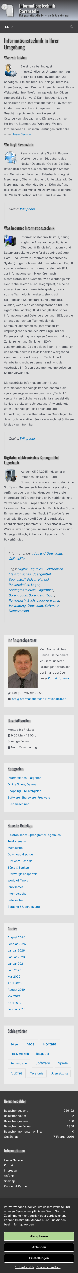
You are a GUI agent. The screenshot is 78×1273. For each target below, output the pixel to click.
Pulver (31, 579)
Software (52, 606)
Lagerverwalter (48, 600)
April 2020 (15, 983)
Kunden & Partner (16, 1186)
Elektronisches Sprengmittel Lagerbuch (34, 835)
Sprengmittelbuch (22, 590)
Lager (35, 585)
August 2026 (16, 937)
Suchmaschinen (18, 804)
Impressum (11, 1170)
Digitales (36, 569)
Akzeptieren (39, 1236)
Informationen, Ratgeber (24, 778)
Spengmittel (42, 574)
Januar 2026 (16, 950)
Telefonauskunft (18, 841)
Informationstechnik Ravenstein (37, 8)
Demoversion (19, 611)
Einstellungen (39, 1258)
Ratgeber (42, 1054)
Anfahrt (9, 1176)
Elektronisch (53, 569)
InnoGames (15, 887)
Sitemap (9, 1181)
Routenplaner (19, 1063)
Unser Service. (21, 134)
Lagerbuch (45, 590)
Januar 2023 (16, 957)
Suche (16, 1073)
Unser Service (13, 1160)
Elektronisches (20, 574)
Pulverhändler (19, 585)
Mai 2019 (14, 996)
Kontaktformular (59, 678)
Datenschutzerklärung (48, 1267)
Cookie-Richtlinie (24, 1267)
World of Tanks (18, 880)
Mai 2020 (14, 976)
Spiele (63, 1063)
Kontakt (9, 1165)
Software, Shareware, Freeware (29, 797)
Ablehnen (39, 1247)
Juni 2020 (14, 970)
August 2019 (16, 990)
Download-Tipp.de (20, 854)
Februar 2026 (17, 944)
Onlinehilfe (17, 559)
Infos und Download (47, 553)
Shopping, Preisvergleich (24, 791)
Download (35, 606)
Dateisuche (15, 900)
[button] (71, 27)
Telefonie (37, 1073)
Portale (49, 1044)
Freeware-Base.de (20, 861)
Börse (14, 1044)
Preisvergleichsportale (22, 874)
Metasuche (15, 848)
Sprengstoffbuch (41, 595)
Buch (31, 600)
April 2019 (14, 1003)
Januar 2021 (16, 963)
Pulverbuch (17, 600)
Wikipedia (27, 209)
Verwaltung (17, 606)
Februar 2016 (16, 1009)
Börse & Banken (18, 867)
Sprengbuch (18, 595)
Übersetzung (59, 1073)
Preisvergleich (19, 1053)
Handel (43, 579)
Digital (23, 569)
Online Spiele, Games (22, 784)
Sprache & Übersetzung (24, 907)
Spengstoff (17, 579)
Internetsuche (17, 893)
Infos (30, 1044)
